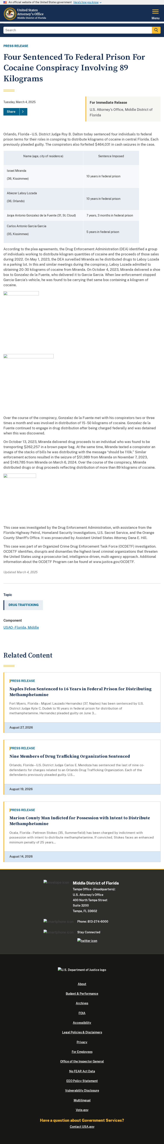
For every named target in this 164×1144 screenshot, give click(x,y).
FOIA (82, 1013)
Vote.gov (82, 1110)
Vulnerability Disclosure (82, 1090)
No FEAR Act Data (82, 1071)
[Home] (25, 19)
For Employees (82, 1052)
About (82, 984)
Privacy (82, 1042)
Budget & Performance (82, 993)
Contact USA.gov (82, 1126)
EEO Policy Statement (82, 1081)
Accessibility (82, 1022)
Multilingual (82, 1100)
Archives (82, 1003)
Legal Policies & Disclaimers (82, 1032)
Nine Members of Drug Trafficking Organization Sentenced (69, 756)
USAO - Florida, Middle (21, 627)
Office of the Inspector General (82, 1061)
